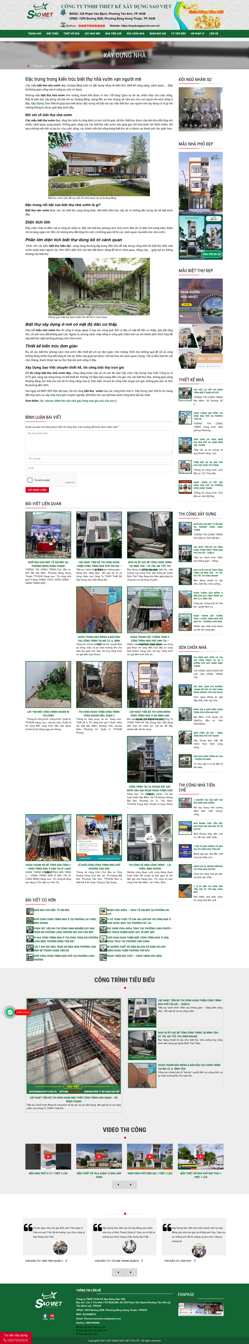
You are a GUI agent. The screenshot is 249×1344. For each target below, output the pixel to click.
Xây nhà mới (92, 33)
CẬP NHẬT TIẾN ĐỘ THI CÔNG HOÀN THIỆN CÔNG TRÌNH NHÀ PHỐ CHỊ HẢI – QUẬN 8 (99, 566)
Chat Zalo (22, 1012)
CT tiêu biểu (178, 33)
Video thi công (124, 1130)
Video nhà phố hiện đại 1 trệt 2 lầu (48, 1173)
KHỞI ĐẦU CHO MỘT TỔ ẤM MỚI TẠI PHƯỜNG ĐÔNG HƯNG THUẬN (208, 527)
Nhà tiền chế (113, 33)
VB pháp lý (197, 33)
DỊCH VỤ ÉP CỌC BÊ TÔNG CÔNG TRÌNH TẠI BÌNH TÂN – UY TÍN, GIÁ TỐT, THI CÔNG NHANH (150, 566)
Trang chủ (34, 33)
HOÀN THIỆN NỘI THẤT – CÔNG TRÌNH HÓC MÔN (134, 956)
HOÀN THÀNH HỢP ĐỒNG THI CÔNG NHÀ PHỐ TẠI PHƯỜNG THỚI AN (208, 416)
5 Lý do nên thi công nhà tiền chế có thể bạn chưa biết (208, 889)
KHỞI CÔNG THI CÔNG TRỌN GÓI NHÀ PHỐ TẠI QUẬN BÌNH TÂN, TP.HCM (208, 442)
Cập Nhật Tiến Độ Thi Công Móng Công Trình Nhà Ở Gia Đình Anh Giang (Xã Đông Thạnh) (149, 715)
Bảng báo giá (158, 33)
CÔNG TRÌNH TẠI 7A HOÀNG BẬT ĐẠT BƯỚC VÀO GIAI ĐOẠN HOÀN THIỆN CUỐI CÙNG (150, 790)
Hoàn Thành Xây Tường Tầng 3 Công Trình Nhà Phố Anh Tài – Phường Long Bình (149, 640)
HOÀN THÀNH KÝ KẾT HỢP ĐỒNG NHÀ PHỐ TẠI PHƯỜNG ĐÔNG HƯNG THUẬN (208, 485)
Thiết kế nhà (72, 33)
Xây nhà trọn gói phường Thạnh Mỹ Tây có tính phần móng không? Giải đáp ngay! (208, 689)
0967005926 (17, 1340)
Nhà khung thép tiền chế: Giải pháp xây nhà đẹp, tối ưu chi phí (208, 826)
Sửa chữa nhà (135, 33)
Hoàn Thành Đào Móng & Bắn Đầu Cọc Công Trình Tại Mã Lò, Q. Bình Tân (99, 640)
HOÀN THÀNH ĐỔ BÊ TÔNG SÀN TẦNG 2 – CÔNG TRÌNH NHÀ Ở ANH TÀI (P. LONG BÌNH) (48, 868)
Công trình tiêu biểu (124, 980)
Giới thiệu (52, 33)
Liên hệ (213, 33)
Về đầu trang (240, 1329)
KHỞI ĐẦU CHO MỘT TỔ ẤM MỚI (51, 910)
